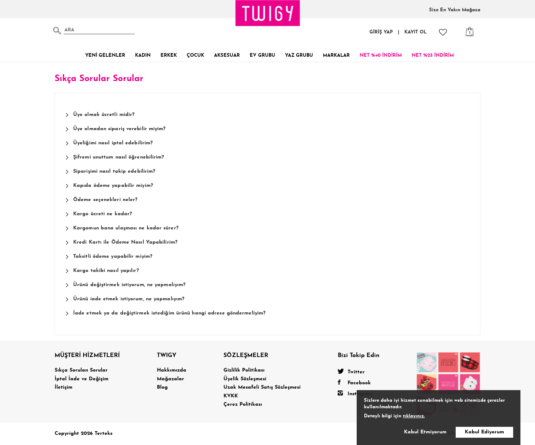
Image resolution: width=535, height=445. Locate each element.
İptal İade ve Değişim (81, 379)
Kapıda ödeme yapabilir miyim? (113, 185)
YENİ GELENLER (105, 55)
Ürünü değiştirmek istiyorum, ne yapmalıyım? (129, 285)
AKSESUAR (227, 55)
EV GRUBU (262, 55)
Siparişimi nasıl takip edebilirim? (114, 171)
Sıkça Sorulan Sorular (81, 370)
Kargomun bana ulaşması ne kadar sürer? (126, 228)
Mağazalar (170, 379)
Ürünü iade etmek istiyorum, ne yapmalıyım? (129, 299)
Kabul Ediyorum (484, 432)
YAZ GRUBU (299, 55)
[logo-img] (267, 13)
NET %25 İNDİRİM (433, 55)
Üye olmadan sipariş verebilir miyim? (119, 129)
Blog (162, 387)
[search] (57, 31)
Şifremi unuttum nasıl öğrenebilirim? (119, 157)
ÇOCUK (195, 55)
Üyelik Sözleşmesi (244, 379)
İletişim (63, 387)
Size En (454, 10)
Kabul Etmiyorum (425, 432)
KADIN (143, 55)
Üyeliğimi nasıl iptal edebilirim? (113, 143)
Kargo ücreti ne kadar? (102, 214)
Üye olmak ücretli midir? (104, 114)
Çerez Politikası (242, 404)
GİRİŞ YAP (381, 32)
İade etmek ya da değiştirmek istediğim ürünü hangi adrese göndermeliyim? (169, 313)
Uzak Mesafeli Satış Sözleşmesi (262, 387)
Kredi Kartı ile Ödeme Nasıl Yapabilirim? (125, 242)
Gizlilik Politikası (244, 370)
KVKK (230, 396)
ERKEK (168, 55)
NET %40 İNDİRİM (381, 55)
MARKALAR (336, 55)
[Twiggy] (448, 384)
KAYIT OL (415, 32)
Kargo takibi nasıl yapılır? (106, 270)
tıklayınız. (414, 416)
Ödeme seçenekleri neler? (105, 200)
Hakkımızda (171, 370)
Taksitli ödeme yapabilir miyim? (112, 256)
